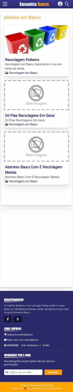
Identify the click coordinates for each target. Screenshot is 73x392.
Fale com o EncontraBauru (23, 339)
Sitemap (48, 385)
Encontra (34, 4)
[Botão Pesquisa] (67, 4)
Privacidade (36, 385)
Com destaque (30, 345)
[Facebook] (8, 319)
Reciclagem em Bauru (23, 73)
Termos (24, 385)
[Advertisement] (36, 247)
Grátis (45, 345)
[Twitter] (17, 319)
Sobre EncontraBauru (20, 334)
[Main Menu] (5, 4)
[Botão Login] (60, 4)
